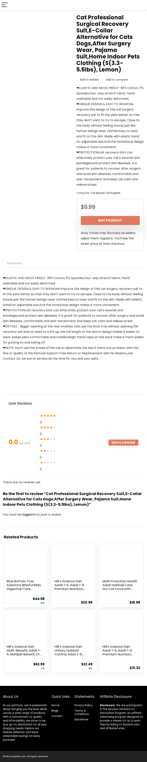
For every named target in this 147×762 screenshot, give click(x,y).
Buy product (110, 220)
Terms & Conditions (81, 712)
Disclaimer (81, 719)
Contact (57, 716)
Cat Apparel (98, 192)
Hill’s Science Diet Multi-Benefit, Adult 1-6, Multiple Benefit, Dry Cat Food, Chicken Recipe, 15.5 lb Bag (24, 654)
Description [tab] (14, 263)
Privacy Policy (83, 705)
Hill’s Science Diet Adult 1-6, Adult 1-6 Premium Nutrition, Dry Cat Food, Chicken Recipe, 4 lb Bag (72, 589)
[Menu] (4, 5)
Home (55, 705)
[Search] (141, 5)
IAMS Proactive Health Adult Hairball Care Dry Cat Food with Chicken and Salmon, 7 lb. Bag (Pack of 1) (119, 589)
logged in (29, 514)
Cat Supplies (112, 192)
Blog (54, 711)
